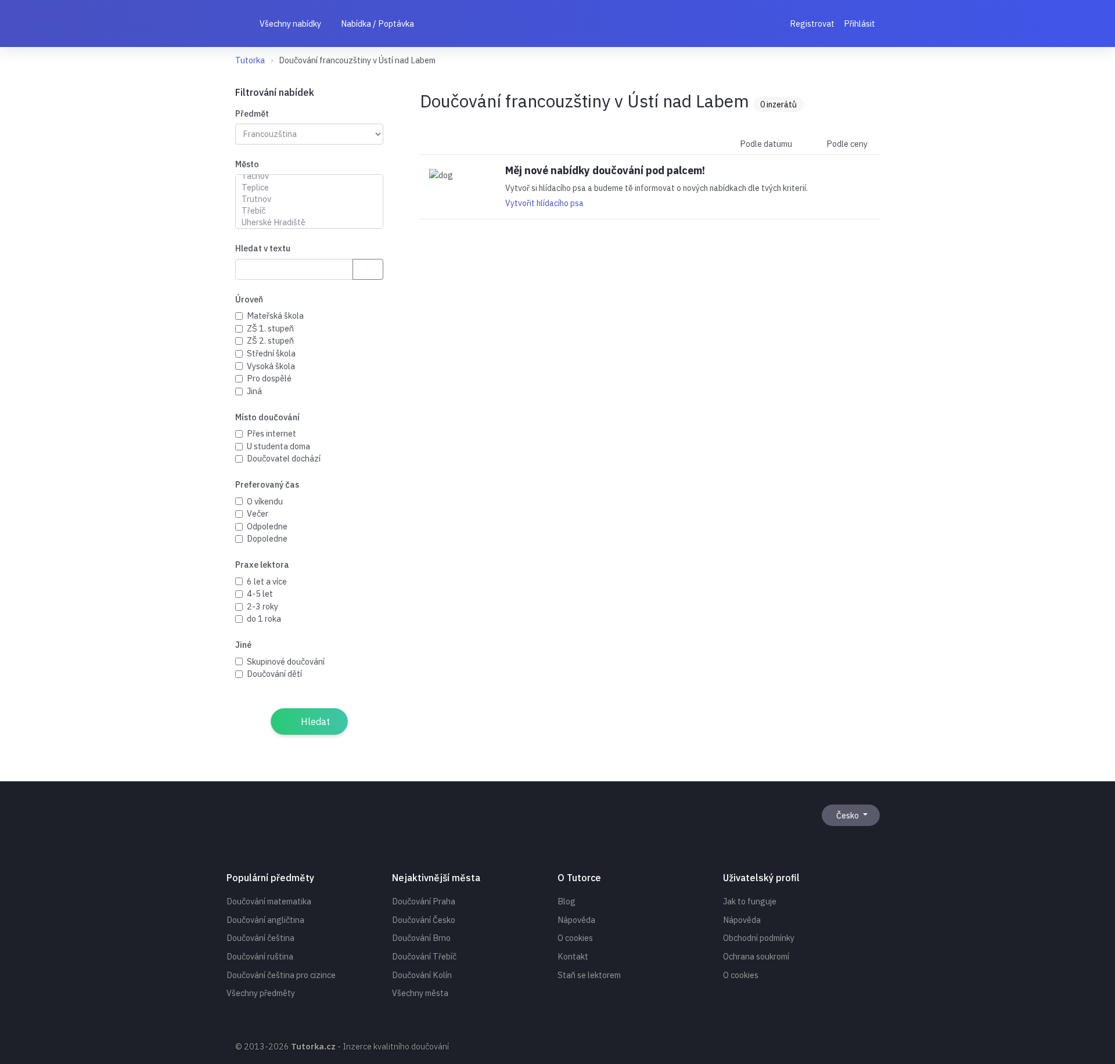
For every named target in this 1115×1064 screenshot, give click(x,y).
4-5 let (260, 593)
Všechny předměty (260, 992)
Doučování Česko (423, 919)
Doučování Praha (423, 901)
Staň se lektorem (589, 974)
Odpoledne (267, 526)
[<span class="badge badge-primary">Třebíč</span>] (309, 211)
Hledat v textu (262, 248)
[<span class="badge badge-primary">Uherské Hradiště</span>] (309, 222)
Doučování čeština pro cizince (281, 974)
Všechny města (420, 992)
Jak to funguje (749, 901)
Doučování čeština (260, 937)
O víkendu (265, 501)
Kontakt (573, 956)
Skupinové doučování (286, 661)
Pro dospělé (269, 378)
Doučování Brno (421, 937)
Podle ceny (846, 143)
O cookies (575, 937)
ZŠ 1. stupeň (270, 328)
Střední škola (271, 353)
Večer (257, 513)
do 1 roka (264, 618)
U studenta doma (278, 446)
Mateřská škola (275, 315)
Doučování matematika (268, 901)
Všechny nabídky (289, 23)
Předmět (252, 113)
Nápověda (576, 919)
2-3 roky (262, 606)
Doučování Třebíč (424, 956)
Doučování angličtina (265, 919)
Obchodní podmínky (758, 937)
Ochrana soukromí (756, 956)
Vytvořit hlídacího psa (544, 203)
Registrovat (812, 23)
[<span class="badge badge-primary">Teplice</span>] (309, 187)
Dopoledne (267, 538)
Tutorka (250, 60)
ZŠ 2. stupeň (270, 340)
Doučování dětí (274, 673)
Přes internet (271, 433)
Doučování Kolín (422, 974)
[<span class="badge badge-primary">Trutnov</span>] (309, 199)
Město (247, 163)
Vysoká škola (271, 366)
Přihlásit (859, 23)
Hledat (314, 721)
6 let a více (267, 581)
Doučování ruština (259, 956)
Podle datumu (765, 143)
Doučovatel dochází (284, 458)
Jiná (254, 390)
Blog (567, 901)
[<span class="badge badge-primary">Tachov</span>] (309, 176)
